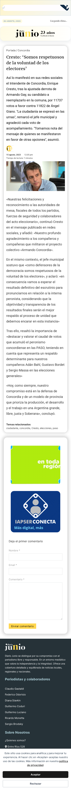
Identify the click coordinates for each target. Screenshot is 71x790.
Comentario (16, 579)
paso (55, 428)
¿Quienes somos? (15, 740)
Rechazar (35, 783)
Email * (13, 565)
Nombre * (14, 550)
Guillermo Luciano (15, 712)
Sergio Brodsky (14, 724)
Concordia (24, 50)
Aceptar (35, 774)
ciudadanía (12, 428)
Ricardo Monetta (14, 718)
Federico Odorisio (15, 694)
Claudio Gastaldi (14, 688)
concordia (24, 428)
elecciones (45, 428)
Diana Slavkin (13, 700)
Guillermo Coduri (15, 706)
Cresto (35, 428)
